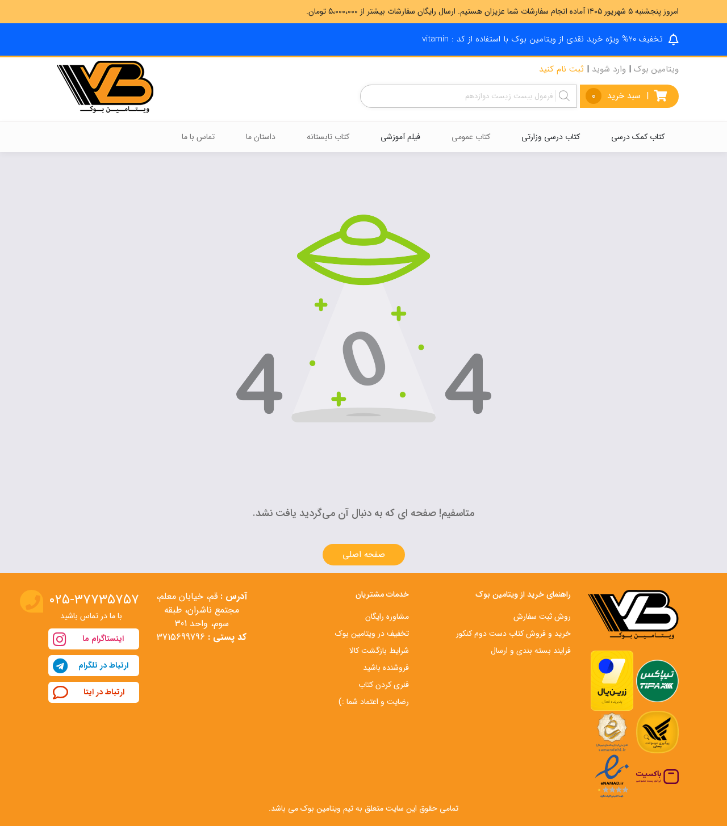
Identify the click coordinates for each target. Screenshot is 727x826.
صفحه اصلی (363, 554)
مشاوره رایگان (387, 616)
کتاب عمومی (471, 137)
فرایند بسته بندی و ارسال (531, 650)
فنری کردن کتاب (383, 684)
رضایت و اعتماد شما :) (374, 701)
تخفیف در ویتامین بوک (372, 633)
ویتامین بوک (656, 69)
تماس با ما (198, 137)
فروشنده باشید (386, 667)
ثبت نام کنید (561, 69)
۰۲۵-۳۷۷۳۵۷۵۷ (94, 600)
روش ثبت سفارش (542, 616)
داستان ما (260, 137)
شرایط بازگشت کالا (379, 650)
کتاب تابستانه (328, 137)
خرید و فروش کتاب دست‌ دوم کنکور (513, 633)
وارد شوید (609, 69)
